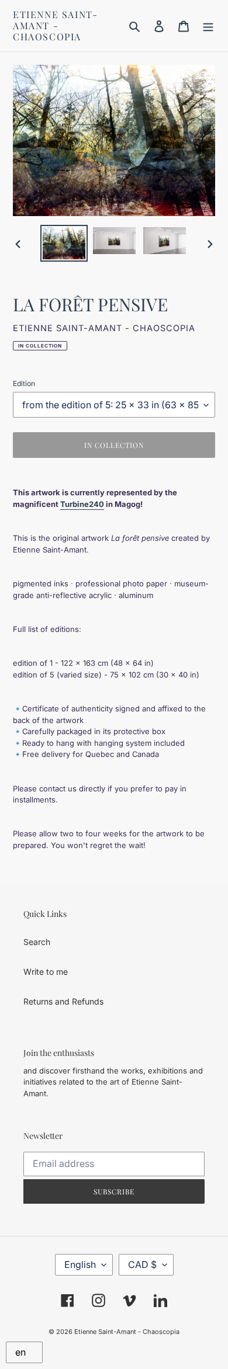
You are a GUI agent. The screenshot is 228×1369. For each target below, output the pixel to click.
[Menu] (208, 25)
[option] (64, 243)
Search (36, 942)
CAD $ (142, 1264)
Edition (24, 383)
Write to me (45, 972)
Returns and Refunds (63, 1001)
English (80, 1264)
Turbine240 (82, 504)
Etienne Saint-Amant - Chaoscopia (55, 26)
